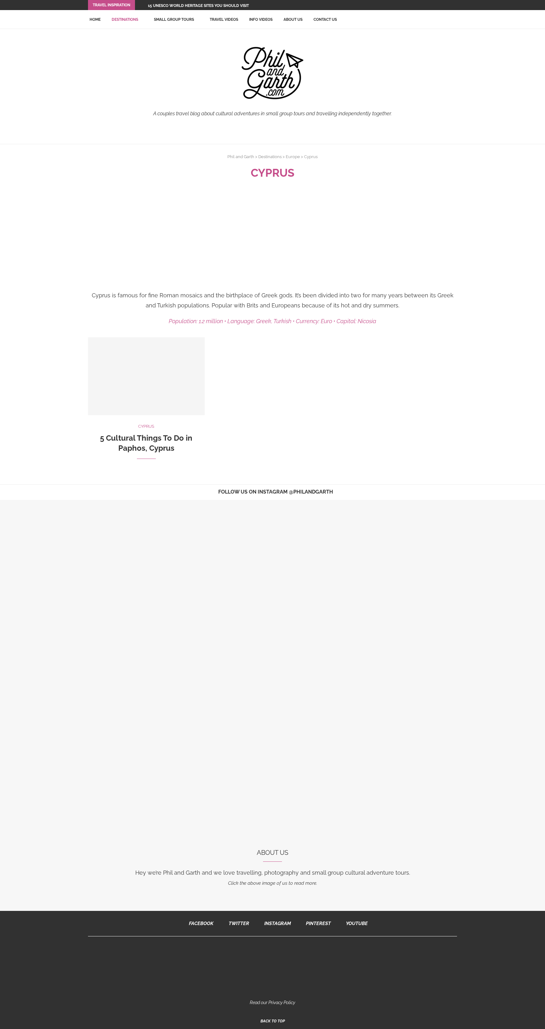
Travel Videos (224, 19)
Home (95, 19)
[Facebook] (439, 5)
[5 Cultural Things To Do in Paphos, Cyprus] (146, 376)
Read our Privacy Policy (272, 1002)
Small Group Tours (174, 19)
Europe (293, 156)
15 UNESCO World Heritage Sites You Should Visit (198, 5)
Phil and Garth (240, 156)
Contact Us (325, 19)
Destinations (125, 19)
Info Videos (260, 19)
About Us (293, 19)
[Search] (454, 19)
